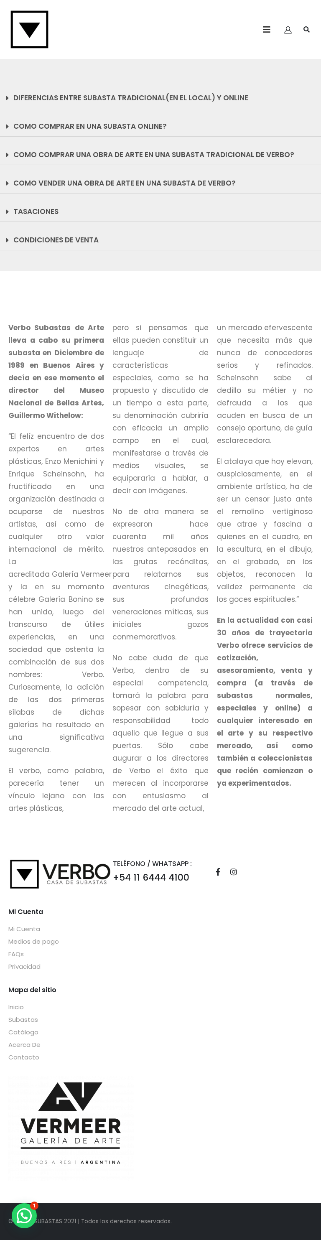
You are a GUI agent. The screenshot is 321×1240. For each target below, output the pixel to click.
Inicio (16, 1007)
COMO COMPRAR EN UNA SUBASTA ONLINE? (90, 126)
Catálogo (23, 1032)
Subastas (23, 1019)
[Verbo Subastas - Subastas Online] (29, 29)
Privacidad (24, 966)
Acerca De (24, 1044)
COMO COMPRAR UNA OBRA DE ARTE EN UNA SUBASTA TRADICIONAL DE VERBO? (153, 155)
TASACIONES (36, 211)
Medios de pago (33, 941)
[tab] (160, 98)
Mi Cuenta (24, 928)
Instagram (233, 872)
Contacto (23, 1057)
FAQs (16, 954)
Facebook (217, 872)
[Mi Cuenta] (288, 29)
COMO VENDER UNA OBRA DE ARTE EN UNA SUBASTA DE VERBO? (124, 183)
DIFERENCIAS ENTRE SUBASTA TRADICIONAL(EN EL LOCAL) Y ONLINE (130, 98)
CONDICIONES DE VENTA (56, 240)
